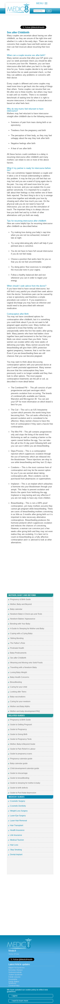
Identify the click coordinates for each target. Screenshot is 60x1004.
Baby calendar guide (19, 763)
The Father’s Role (17, 643)
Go (49, 11)
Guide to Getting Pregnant (21, 724)
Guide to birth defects (19, 788)
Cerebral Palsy (14, 985)
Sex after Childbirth (18, 658)
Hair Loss (14, 845)
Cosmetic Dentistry (18, 806)
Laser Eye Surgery (18, 816)
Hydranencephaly (15, 972)
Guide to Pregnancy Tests (21, 739)
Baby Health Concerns (19, 677)
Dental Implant (16, 854)
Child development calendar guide (24, 768)
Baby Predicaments (18, 653)
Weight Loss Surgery (19, 811)
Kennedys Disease (15, 970)
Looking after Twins (18, 692)
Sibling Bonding (17, 638)
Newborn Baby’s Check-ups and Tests (26, 614)
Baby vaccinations (17, 697)
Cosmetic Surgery (17, 801)
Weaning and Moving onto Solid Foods (26, 663)
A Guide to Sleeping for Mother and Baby (27, 628)
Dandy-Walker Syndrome (13, 982)
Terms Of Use (13, 954)
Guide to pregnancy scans (21, 754)
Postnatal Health (17, 648)
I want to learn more (20, 1001)
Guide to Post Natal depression (23, 793)
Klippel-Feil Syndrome (16, 968)
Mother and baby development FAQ (25, 711)
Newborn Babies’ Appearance (22, 619)
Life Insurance (16, 835)
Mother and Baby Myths (20, 706)
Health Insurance (17, 830)
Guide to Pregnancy (18, 729)
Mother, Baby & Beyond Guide (22, 744)
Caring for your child (18, 687)
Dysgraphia (12, 979)
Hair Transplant (16, 825)
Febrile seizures (14, 977)
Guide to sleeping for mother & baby (25, 783)
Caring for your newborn (20, 701)
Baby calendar (16, 609)
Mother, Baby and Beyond (21, 604)
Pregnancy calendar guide (21, 759)
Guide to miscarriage (19, 773)
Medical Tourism (17, 840)
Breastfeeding (16, 682)
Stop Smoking (16, 850)
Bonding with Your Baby (20, 624)
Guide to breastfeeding (19, 778)
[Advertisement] (31, 19)
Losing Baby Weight (18, 672)
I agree (15, 996)
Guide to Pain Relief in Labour (22, 749)
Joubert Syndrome (15, 975)
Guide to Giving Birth (18, 734)
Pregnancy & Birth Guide (20, 599)
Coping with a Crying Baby (21, 633)
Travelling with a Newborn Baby (23, 667)
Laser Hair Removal (18, 821)
